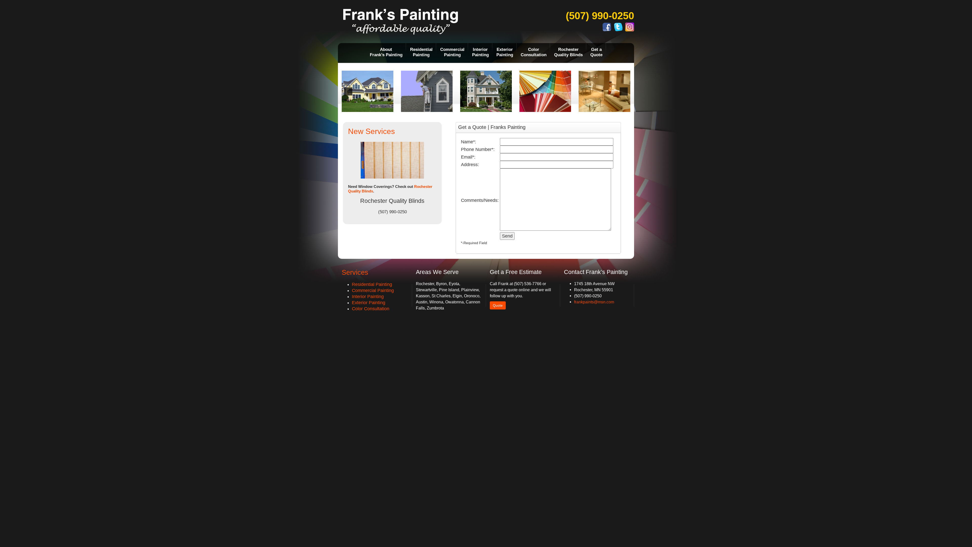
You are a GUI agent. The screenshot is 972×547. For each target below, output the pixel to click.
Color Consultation (370, 308)
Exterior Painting (368, 302)
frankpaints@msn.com (594, 302)
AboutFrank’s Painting (386, 52)
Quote (498, 305)
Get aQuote (596, 52)
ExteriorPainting (504, 52)
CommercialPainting (452, 52)
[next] (624, 91)
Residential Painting (372, 284)
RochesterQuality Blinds (568, 52)
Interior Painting (368, 296)
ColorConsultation (533, 52)
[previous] (348, 91)
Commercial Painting (373, 290)
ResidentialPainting (421, 52)
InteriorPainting (480, 52)
